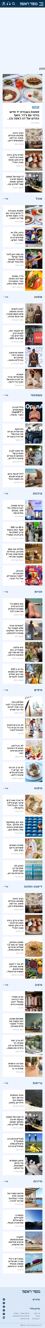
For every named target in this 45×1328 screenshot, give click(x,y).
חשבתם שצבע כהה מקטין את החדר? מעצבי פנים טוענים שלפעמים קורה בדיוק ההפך (16, 1025)
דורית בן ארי (19, 243)
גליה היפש (20, 1051)
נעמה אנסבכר (18, 614)
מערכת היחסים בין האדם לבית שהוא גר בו (16, 1066)
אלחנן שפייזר (18, 1171)
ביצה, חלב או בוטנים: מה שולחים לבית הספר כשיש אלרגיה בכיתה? (16, 237)
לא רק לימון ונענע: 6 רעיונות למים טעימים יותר (15, 749)
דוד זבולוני (20, 166)
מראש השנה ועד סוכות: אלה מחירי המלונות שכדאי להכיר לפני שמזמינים (15, 1198)
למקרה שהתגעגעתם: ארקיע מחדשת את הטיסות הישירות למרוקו (15, 1242)
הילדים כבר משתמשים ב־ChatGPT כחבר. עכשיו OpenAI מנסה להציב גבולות (16, 414)
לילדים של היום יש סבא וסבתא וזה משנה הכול (16, 476)
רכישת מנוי (36, 1318)
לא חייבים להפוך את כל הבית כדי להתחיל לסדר (15, 727)
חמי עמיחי (20, 1072)
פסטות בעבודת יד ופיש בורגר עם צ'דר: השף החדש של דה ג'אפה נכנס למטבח (23, 117)
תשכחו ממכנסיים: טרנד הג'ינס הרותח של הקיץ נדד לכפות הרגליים (15, 379)
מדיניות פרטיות (23, 1316)
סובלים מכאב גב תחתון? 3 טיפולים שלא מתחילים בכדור (15, 1142)
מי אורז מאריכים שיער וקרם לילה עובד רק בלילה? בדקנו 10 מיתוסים (15, 805)
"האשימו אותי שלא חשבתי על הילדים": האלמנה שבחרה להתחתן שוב (15, 630)
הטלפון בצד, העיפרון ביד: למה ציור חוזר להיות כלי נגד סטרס (14, 705)
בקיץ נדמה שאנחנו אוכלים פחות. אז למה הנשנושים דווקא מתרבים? (15, 138)
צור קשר (37, 1313)
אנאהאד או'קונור (17, 975)
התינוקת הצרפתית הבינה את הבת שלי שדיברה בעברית (15, 432)
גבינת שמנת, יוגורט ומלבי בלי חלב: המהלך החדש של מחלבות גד (15, 510)
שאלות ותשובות (15, 1314)
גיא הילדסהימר (18, 462)
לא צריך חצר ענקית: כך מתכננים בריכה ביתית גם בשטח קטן (16, 1045)
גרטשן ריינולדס (18, 187)
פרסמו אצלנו (24, 1313)
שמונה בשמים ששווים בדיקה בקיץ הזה (16, 848)
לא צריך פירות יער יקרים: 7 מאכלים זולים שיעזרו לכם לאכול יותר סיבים (14, 772)
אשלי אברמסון (18, 1029)
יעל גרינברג (19, 265)
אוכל (36, 107)
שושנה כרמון (18, 680)
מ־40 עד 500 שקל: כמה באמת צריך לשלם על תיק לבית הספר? (15, 531)
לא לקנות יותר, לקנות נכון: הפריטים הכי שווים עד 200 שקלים (16, 336)
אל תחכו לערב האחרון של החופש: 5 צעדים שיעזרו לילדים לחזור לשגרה (15, 456)
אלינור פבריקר (18, 1106)
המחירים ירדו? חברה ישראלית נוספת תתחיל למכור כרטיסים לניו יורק (16, 1264)
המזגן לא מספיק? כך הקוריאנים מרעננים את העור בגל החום (15, 871)
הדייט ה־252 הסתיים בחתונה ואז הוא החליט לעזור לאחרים (16, 673)
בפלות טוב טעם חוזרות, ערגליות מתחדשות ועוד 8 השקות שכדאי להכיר (15, 554)
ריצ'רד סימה (18, 713)
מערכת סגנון (19, 144)
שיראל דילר (35, 123)
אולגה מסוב (19, 756)
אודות (38, 1316)
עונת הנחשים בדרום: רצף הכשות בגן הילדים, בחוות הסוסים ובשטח (16, 1100)
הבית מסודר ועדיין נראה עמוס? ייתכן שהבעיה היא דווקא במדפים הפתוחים (16, 1003)
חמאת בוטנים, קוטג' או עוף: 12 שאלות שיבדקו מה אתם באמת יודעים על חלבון (15, 947)
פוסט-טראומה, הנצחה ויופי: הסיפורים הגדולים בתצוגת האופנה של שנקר (15, 357)
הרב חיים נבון (19, 482)
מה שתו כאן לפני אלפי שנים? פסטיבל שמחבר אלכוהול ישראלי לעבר (15, 259)
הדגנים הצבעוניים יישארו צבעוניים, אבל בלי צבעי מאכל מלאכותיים (15, 576)
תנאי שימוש (25, 1318)
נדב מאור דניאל (17, 287)
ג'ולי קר (20, 733)
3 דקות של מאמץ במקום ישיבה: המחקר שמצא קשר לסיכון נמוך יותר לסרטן (15, 181)
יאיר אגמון (20, 440)
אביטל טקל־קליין (17, 560)
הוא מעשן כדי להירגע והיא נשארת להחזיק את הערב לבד (16, 607)
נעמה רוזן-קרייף (17, 320)
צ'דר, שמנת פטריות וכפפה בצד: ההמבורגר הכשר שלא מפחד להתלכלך (15, 281)
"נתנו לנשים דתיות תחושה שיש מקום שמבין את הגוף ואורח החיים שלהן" (15, 314)
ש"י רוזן (20, 1269)
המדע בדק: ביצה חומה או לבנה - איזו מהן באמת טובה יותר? (15, 158)
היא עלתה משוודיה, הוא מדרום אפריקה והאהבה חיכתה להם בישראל (16, 652)
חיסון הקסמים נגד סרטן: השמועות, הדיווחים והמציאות (17, 1165)
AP (22, 418)
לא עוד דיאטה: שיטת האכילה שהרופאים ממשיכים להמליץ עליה (15, 969)
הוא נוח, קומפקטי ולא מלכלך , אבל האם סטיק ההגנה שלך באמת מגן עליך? (14, 827)
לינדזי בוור (19, 953)
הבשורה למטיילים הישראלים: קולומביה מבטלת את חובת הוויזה (15, 1220)
